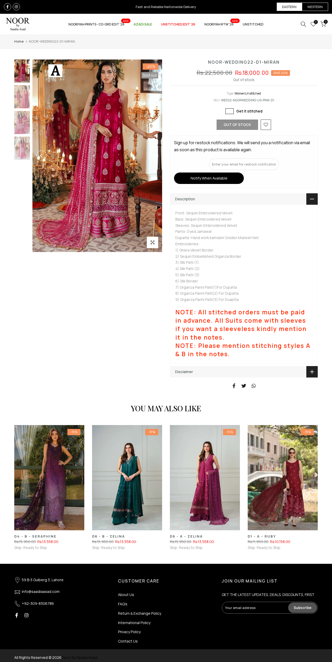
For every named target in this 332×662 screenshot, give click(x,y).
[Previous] (41, 155)
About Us (126, 594)
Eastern (289, 6)
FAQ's (122, 603)
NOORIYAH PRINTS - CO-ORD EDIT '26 (98, 24)
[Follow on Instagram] (16, 6)
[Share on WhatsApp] (253, 386)
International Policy (134, 622)
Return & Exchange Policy (139, 613)
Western (315, 6)
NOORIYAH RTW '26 (221, 24)
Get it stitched (249, 111)
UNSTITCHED (253, 24)
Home (19, 41)
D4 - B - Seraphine (35, 536)
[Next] (153, 155)
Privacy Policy (129, 631)
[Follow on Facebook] (7, 6)
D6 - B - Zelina (108, 536)
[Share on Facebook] (234, 386)
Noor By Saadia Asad (79, 657)
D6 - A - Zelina (186, 536)
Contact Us (128, 641)
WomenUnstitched (247, 93)
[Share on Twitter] (243, 386)
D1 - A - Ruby (262, 536)
